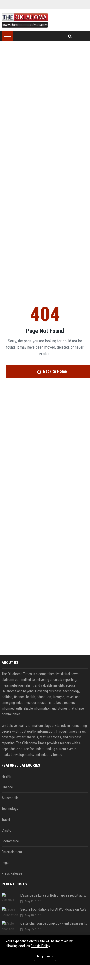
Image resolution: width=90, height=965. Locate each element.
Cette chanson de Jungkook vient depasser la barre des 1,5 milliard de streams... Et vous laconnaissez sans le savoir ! (54, 923)
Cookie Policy (40, 946)
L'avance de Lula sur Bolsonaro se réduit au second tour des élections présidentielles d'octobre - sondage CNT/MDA (54, 895)
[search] (70, 36)
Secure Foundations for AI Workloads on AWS (53, 909)
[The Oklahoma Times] (25, 20)
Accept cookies (45, 956)
